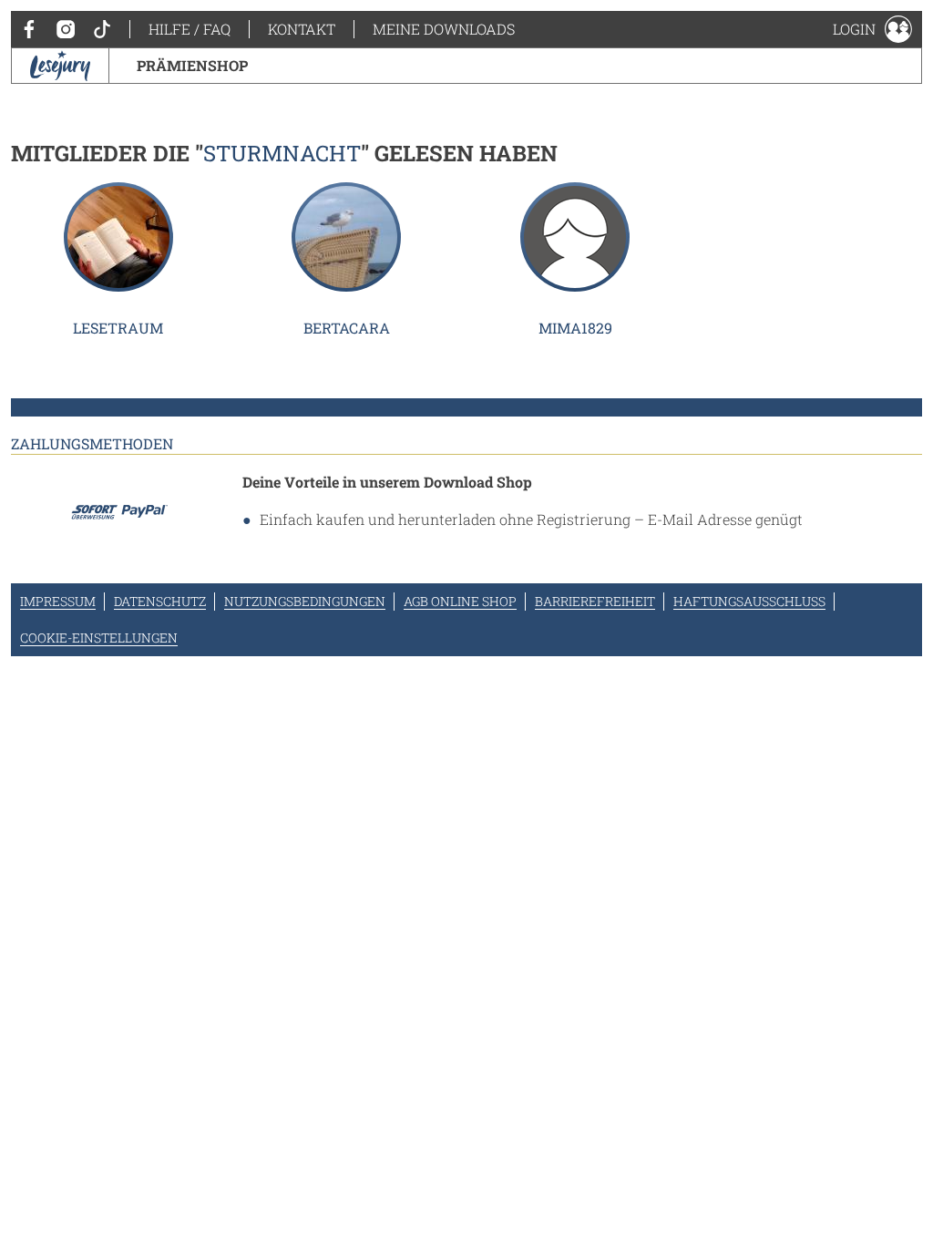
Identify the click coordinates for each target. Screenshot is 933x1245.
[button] (872, 29)
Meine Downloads (444, 28)
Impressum (58, 601)
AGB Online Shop (460, 601)
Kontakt (301, 28)
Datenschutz (160, 601)
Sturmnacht (282, 153)
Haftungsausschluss (749, 601)
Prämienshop (192, 65)
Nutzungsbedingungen (304, 601)
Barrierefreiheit (595, 601)
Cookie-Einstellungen (99, 637)
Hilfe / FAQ (190, 28)
